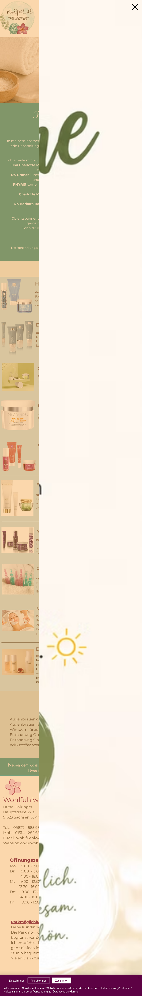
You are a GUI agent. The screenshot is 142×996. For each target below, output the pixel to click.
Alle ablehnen (39, 980)
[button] (135, 7)
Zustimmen (61, 980)
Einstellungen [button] (17, 980)
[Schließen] (139, 977)
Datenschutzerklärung (66, 991)
